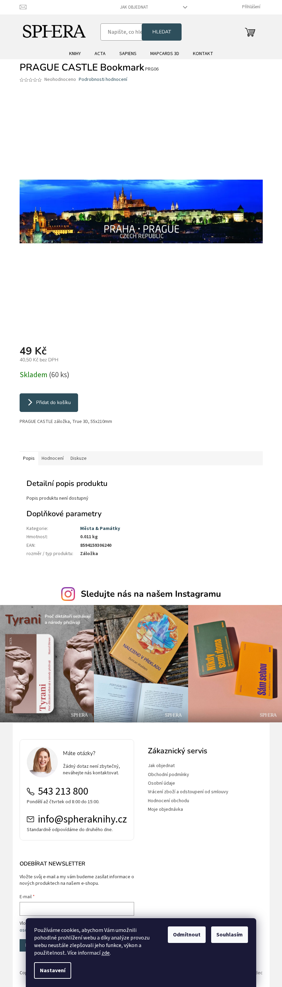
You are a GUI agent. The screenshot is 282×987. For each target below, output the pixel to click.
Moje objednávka (165, 809)
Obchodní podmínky (168, 775)
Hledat (161, 32)
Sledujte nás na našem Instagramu (151, 594)
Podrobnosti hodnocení (103, 79)
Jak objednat (134, 7)
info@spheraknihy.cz (82, 819)
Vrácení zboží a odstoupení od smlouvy (188, 792)
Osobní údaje (161, 783)
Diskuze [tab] (78, 458)
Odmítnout (186, 934)
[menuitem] (75, 53)
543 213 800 (63, 791)
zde (105, 953)
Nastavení (52, 970)
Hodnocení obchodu (168, 801)
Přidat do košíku (53, 402)
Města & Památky (100, 528)
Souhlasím (229, 934)
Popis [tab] (29, 458)
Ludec (256, 972)
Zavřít (55, 441)
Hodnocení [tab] (53, 458)
